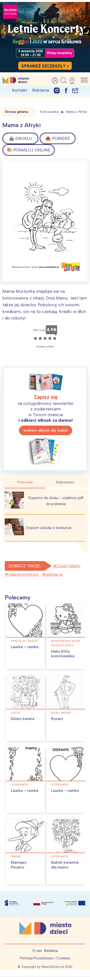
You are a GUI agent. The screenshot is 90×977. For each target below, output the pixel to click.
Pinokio (16, 856)
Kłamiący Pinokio (19, 864)
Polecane (25, 482)
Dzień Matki (68, 566)
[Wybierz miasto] (73, 80)
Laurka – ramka (24, 647)
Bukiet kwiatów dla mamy (65, 864)
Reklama (40, 90)
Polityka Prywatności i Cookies (45, 958)
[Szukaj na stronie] (63, 80)
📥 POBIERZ (57, 138)
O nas (37, 951)
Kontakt (19, 90)
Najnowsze (65, 482)
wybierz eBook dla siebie (46, 430)
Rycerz (57, 718)
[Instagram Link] (57, 90)
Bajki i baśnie (61, 712)
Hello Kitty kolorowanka (62, 653)
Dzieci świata (22, 718)
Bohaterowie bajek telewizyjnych (65, 643)
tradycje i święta (24, 641)
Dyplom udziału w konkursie (49, 528)
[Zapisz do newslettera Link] (75, 90)
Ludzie (16, 712)
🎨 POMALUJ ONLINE (28, 150)
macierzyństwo (23, 574)
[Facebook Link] (66, 90)
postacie (54, 574)
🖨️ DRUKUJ (20, 138)
